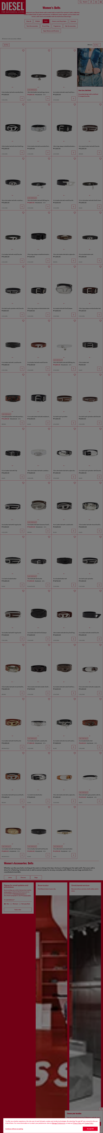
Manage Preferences (58, 1123)
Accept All (90, 1129)
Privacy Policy (77, 1123)
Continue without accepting (14, 1129)
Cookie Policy (89, 1123)
